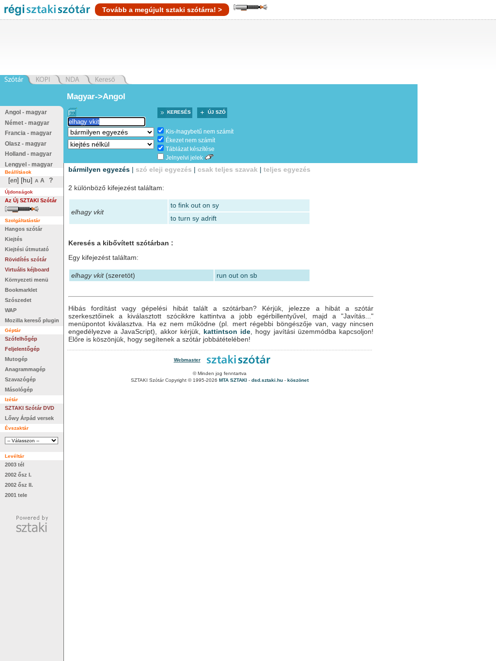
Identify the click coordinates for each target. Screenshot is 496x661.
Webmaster (187, 359)
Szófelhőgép (21, 339)
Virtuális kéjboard (27, 269)
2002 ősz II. (19, 485)
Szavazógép (20, 379)
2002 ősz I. (18, 475)
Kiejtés (13, 239)
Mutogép (16, 359)
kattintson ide (226, 331)
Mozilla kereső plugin (32, 320)
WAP (10, 310)
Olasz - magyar (25, 144)
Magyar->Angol (96, 96)
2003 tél (14, 464)
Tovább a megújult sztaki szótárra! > (162, 10)
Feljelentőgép (22, 349)
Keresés (179, 112)
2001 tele (16, 495)
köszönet (298, 380)
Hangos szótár (23, 229)
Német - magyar (27, 123)
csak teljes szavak (228, 169)
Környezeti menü (26, 280)
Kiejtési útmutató (27, 249)
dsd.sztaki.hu (267, 380)
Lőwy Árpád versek (29, 418)
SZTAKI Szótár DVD (29, 408)
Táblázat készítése (190, 149)
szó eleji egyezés (164, 169)
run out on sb (237, 275)
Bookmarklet (21, 290)
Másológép (19, 389)
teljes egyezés (287, 169)
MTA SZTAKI (233, 380)
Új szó (217, 112)
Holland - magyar (28, 154)
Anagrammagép (25, 369)
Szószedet (18, 300)
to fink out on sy (194, 205)
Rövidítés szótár (25, 259)
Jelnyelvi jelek (184, 158)
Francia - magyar (28, 133)
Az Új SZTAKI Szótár (31, 200)
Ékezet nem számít (190, 140)
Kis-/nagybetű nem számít (199, 132)
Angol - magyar (26, 112)
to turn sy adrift (193, 218)
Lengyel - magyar (29, 164)
